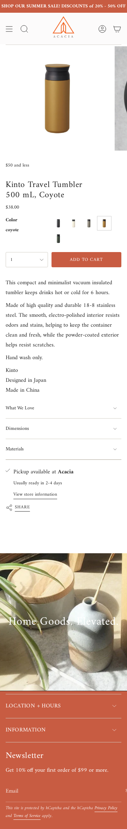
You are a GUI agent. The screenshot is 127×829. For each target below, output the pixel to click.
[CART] (117, 29)
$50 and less (17, 165)
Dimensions (17, 428)
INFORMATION (26, 730)
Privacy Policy (106, 808)
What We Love (20, 408)
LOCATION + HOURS (33, 706)
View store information (35, 494)
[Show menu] (9, 29)
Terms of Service (27, 816)
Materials (15, 449)
